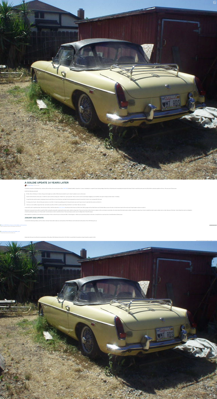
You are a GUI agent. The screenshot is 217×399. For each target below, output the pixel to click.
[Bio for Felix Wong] (26, 186)
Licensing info (215, 240)
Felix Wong (30, 185)
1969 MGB (65, 188)
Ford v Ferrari (62, 207)
